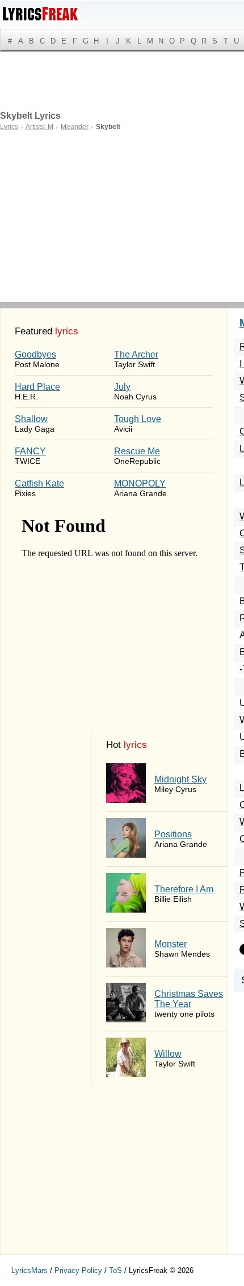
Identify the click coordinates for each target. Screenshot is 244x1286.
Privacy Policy (78, 1270)
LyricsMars (29, 1270)
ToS (115, 1270)
